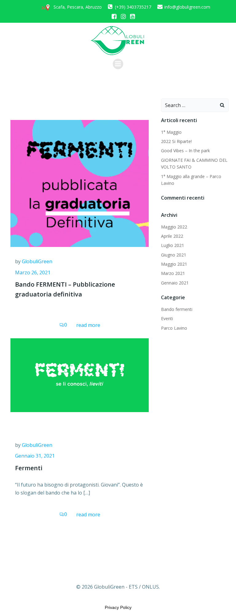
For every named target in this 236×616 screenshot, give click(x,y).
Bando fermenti (176, 309)
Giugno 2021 (173, 255)
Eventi (167, 318)
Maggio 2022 (174, 227)
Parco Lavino (174, 328)
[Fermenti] (79, 374)
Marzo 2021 (173, 273)
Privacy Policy (118, 607)
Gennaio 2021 (175, 283)
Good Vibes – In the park (185, 150)
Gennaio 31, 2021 (35, 455)
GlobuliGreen (37, 261)
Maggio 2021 (174, 264)
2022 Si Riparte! (176, 141)
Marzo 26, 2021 (32, 272)
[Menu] (118, 64)
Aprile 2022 (172, 236)
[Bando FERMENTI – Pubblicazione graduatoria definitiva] (79, 183)
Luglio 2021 (172, 245)
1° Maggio (171, 132)
